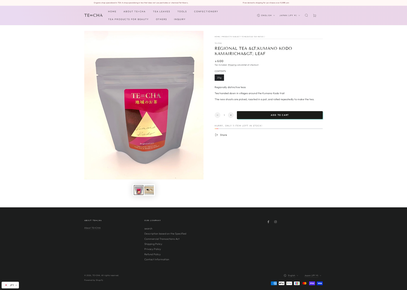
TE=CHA (218, 43)
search (148, 228)
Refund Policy (152, 254)
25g (219, 77)
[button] (306, 15)
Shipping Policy (153, 243)
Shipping (232, 65)
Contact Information (156, 259)
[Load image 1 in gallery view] (138, 190)
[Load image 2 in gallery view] (149, 190)
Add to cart (280, 115)
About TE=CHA (92, 227)
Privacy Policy (152, 249)
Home (217, 37)
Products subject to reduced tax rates (243, 37)
